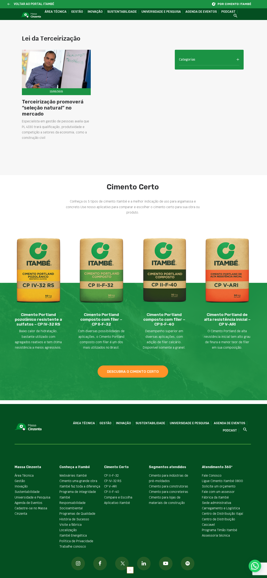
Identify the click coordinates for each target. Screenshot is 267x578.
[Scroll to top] (130, 570)
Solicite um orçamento (219, 486)
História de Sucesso (74, 519)
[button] (9, 4)
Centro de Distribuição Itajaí (222, 514)
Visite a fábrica (70, 525)
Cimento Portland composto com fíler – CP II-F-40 (164, 319)
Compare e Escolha (118, 497)
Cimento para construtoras (168, 486)
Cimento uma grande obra (78, 481)
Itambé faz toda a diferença (79, 486)
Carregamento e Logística (221, 508)
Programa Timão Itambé (219, 530)
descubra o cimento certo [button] (133, 371)
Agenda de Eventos (201, 12)
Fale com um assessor (218, 492)
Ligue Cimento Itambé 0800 (222, 481)
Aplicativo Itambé (117, 503)
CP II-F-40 (111, 492)
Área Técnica (56, 12)
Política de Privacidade (76, 541)
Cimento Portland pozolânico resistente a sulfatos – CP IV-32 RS (38, 319)
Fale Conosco (212, 475)
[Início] (234, 4)
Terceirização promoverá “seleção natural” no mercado (52, 108)
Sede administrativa (216, 503)
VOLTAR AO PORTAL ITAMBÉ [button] (34, 4)
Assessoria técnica (216, 535)
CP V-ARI (110, 486)
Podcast (228, 12)
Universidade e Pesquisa (161, 12)
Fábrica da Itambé (215, 497)
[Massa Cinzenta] (30, 15)
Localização (68, 530)
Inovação (95, 12)
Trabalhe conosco (72, 546)
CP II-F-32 (111, 475)
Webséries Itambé (73, 475)
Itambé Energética (73, 535)
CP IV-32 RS (112, 481)
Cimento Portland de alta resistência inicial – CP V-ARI (227, 319)
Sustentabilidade (122, 12)
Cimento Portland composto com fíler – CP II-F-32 (101, 319)
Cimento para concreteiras (168, 492)
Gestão (77, 12)
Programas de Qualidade (77, 514)
